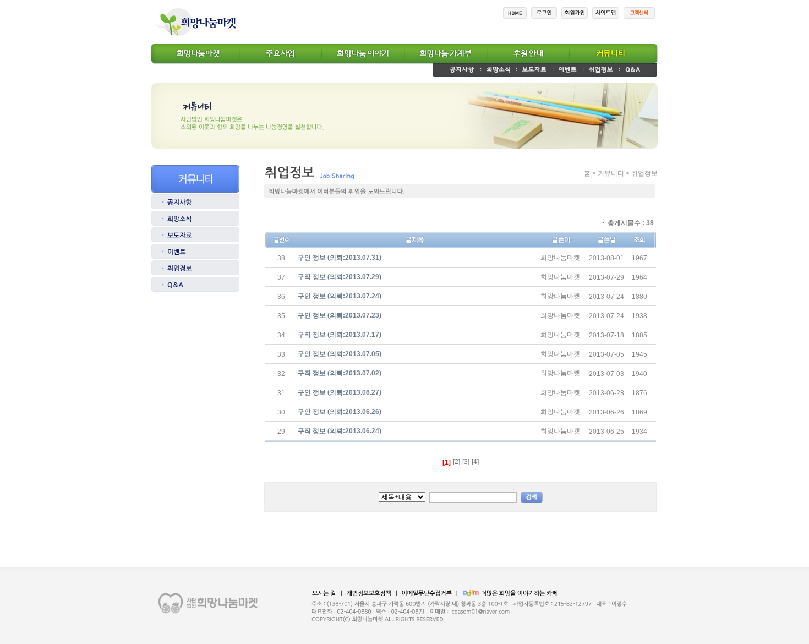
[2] (456, 462)
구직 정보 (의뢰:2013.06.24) (339, 431)
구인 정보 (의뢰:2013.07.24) (339, 296)
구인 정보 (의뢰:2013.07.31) (339, 257)
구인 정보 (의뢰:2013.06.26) (339, 412)
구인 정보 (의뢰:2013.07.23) (339, 315)
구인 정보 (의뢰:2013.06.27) (339, 392)
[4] (475, 462)
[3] (465, 462)
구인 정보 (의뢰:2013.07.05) (339, 354)
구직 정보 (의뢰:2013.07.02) (339, 373)
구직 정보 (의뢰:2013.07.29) (339, 277)
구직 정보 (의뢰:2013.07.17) (339, 335)
